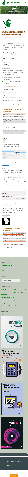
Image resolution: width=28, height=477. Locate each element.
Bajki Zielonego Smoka (6, 271)
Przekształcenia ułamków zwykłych (9, 305)
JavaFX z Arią (4, 268)
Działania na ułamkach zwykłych (8, 300)
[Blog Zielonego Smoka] (3, 2)
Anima (12, 465)
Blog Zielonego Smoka (13, 2)
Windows (10, 11)
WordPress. (18, 465)
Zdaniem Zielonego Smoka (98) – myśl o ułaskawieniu (13, 289)
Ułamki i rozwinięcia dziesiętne (8, 297)
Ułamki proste (4, 303)
